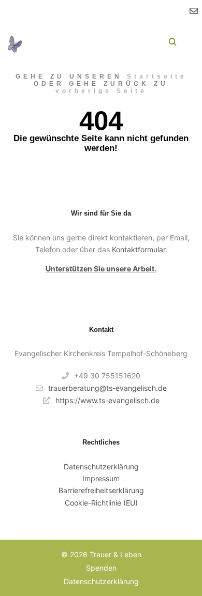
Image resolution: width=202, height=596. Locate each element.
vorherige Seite (101, 91)
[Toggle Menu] (41, 42)
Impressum (101, 478)
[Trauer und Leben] (14, 42)
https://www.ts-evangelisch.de (107, 400)
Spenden (101, 567)
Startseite (157, 76)
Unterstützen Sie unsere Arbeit (100, 268)
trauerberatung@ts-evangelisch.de (107, 388)
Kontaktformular (138, 249)
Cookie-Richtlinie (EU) (101, 502)
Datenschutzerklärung (101, 466)
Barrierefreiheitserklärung (101, 490)
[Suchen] (172, 42)
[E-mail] (193, 11)
